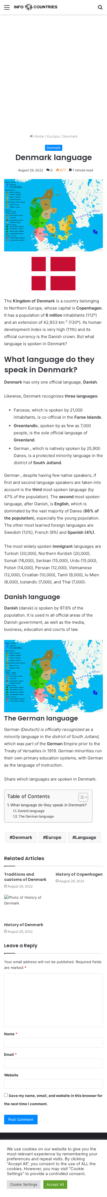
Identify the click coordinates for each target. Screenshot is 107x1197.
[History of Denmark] (27, 907)
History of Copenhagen (79, 874)
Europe (53, 136)
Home (38, 136)
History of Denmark (23, 924)
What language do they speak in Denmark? (48, 805)
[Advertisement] (53, 75)
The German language (36, 816)
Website (11, 1075)
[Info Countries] (36, 7)
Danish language (31, 811)
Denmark (70, 136)
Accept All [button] (55, 1184)
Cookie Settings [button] (23, 1184)
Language (85, 837)
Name (10, 1034)
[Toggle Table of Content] (80, 797)
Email (10, 1054)
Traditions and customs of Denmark (25, 877)
